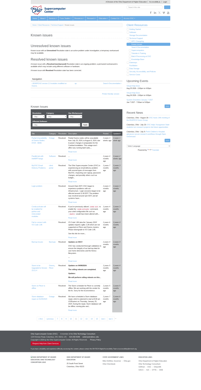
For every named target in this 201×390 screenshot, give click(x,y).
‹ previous (50, 319)
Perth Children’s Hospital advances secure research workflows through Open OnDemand (146, 134)
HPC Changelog (137, 41)
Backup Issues (37, 242)
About (42, 18)
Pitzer (51, 268)
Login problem (37, 186)
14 (92, 319)
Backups (52, 242)
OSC (149, 367)
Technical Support (57, 25)
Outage (52, 138)
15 (97, 319)
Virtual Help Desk (133, 86)
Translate (155, 150)
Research (91, 18)
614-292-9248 (74, 337)
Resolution (36, 113)
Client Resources (44, 25)
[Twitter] (159, 13)
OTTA (154, 370)
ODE (161, 370)
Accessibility (154, 2)
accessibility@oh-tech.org (128, 349)
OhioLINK (157, 367)
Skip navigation (6, 2)
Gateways (133, 62)
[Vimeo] (164, 13)
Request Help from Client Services (45, 343)
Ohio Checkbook (109, 364)
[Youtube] (168, 13)
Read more (72, 152)
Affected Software (39, 121)
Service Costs (134, 75)
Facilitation (133, 65)
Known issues (136, 44)
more (167, 106)
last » (111, 319)
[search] (145, 7)
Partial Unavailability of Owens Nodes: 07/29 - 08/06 (39, 140)
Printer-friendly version (110, 94)
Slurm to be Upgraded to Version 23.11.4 (39, 267)
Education (102, 18)
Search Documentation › (112, 83)
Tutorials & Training (138, 53)
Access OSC (129, 18)
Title (33, 134)
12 (81, 319)
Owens (51, 265)
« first (41, 319)
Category (50, 113)
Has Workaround (75, 113)
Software (52, 156)
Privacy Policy (95, 340)
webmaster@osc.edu (90, 337)
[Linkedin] (155, 13)
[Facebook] (151, 13)
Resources (78, 18)
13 (86, 319)
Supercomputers (137, 50)
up (76, 83)
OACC (141, 370)
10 (71, 319)
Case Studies (65, 18)
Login (165, 2)
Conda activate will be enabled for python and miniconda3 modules (39, 211)
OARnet (142, 367)
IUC (147, 370)
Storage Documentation (138, 35)
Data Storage (134, 68)
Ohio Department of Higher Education (153, 361)
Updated (116, 134)
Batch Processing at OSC (141, 56)
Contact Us (115, 18)
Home (35, 18)
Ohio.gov (127, 361)
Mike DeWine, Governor (112, 361)
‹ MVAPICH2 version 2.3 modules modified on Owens (49, 84)
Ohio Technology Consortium (150, 364)
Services (52, 18)
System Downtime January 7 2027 (140, 100)
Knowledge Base (137, 59)
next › (103, 319)
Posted (105, 134)
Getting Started (135, 29)
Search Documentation (140, 47)
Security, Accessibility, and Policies (142, 72)
